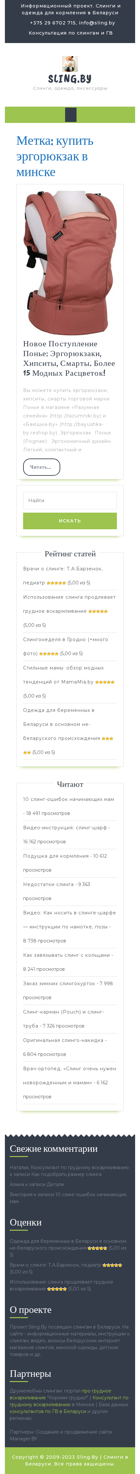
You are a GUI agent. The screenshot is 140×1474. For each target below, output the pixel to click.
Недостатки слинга (48, 884)
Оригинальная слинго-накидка (63, 1040)
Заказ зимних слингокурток (59, 983)
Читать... (45, 470)
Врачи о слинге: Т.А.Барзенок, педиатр (55, 1265)
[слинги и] (70, 64)
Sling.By (70, 78)
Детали (55, 1184)
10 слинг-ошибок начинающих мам (68, 799)
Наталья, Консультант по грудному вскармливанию (69, 1167)
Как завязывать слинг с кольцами (66, 955)
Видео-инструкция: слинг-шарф (65, 828)
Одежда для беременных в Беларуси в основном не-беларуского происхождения (61, 724)
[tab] (71, 115)
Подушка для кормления (56, 856)
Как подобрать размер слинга (66, 1174)
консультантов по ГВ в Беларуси (48, 1411)
